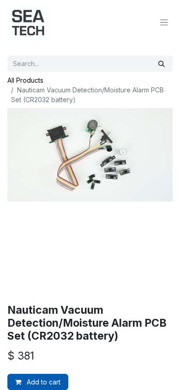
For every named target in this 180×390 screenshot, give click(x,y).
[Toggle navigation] (164, 22)
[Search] (161, 63)
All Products (25, 80)
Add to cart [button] (42, 382)
